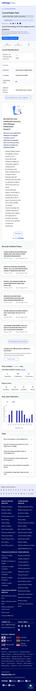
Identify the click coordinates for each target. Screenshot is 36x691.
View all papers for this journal (18, 341)
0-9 (32, 493)
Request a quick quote (10, 38)
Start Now (18, 233)
